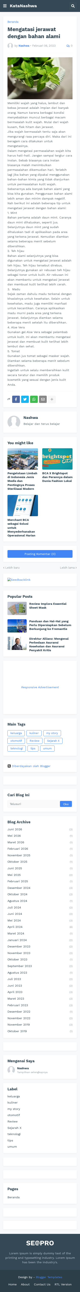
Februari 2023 (40, 1005)
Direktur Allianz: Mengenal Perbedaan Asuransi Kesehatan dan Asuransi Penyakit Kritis (49, 644)
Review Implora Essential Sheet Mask (48, 605)
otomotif (16, 740)
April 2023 (40, 992)
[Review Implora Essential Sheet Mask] (17, 608)
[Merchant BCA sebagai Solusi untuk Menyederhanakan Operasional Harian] (22, 505)
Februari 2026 (40, 848)
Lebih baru (12, 567)
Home (12, 1284)
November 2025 (40, 855)
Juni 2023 (40, 985)
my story (52, 733)
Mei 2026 (40, 835)
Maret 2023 (40, 998)
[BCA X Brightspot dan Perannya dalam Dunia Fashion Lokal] (57, 459)
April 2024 (40, 926)
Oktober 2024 (40, 894)
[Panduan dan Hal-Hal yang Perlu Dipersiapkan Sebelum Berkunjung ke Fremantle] (17, 625)
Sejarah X (53, 740)
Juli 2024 (40, 907)
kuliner (34, 733)
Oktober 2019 (40, 1031)
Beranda (12, 21)
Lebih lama (67, 567)
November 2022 (40, 1018)
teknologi (16, 748)
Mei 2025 (40, 875)
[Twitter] (25, 399)
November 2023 (40, 953)
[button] (5, 6)
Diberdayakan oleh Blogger (31, 766)
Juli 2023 (40, 979)
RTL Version (63, 1284)
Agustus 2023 (40, 972)
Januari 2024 (40, 940)
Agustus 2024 (40, 901)
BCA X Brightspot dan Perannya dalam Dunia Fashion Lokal (57, 477)
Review (34, 740)
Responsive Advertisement (40, 687)
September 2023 (40, 966)
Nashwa (30, 417)
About (25, 1284)
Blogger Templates (49, 1277)
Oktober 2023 (40, 959)
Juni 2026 (40, 829)
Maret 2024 (40, 933)
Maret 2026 (40, 842)
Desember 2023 (40, 946)
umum (47, 748)
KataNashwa (23, 5)
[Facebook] (16, 399)
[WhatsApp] (34, 399)
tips (33, 748)
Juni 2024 (40, 913)
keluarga (16, 733)
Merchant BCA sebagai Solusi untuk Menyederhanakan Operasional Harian (21, 527)
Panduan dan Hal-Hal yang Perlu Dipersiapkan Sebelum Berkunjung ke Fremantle (50, 625)
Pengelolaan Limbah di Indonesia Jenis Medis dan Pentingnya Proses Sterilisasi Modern (22, 480)
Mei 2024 (40, 920)
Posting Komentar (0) (40, 554)
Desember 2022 (40, 1011)
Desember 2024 (40, 888)
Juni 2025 (40, 868)
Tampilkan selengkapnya (32, 1072)
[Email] (43, 399)
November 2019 (40, 1024)
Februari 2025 (40, 881)
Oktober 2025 (40, 861)
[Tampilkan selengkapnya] (52, 399)
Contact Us (42, 1284)
